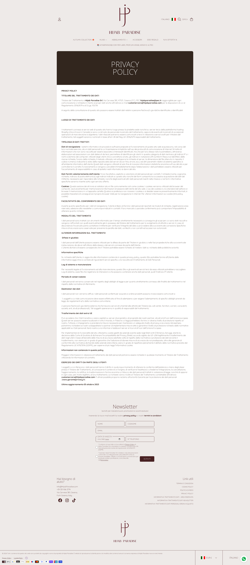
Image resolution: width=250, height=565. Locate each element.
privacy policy (130, 415)
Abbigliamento (119, 40)
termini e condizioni (152, 415)
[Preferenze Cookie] (26, 558)
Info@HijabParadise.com (67, 486)
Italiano (165, 19)
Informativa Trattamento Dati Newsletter (175, 500)
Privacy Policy (187, 494)
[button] (183, 19)
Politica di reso (186, 490)
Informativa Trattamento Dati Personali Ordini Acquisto (169, 504)
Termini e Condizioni (184, 483)
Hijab (102, 40)
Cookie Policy (187, 487)
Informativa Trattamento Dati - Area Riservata (173, 497)
